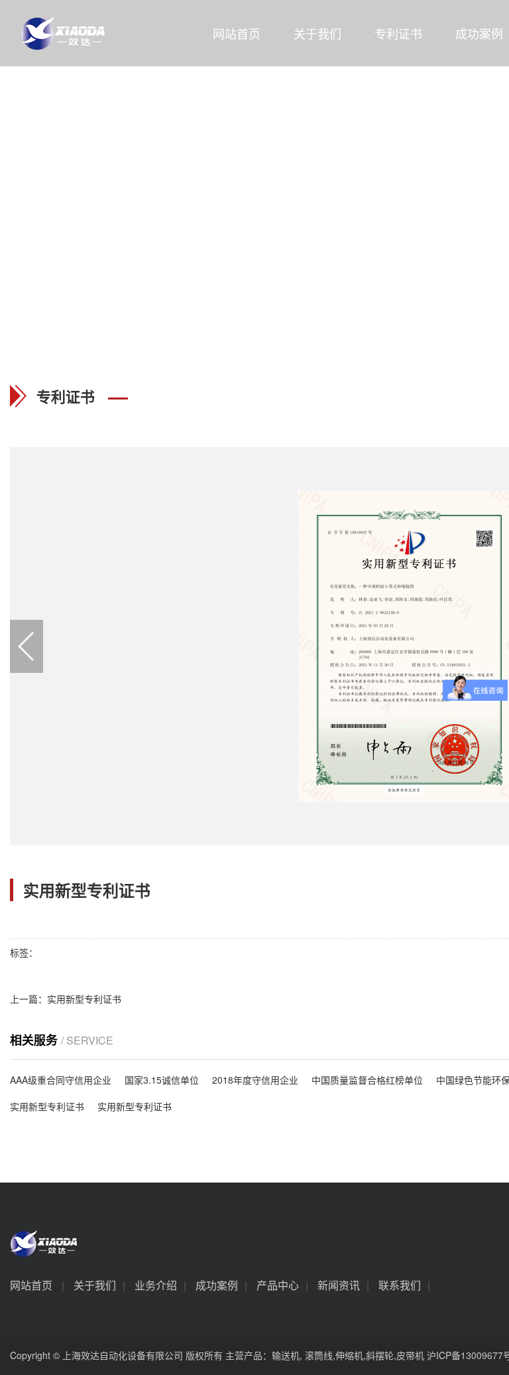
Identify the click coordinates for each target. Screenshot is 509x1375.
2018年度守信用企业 (255, 1079)
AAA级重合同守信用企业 (60, 1079)
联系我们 (399, 1285)
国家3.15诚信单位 (162, 1079)
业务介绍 (156, 1285)
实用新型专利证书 (47, 1106)
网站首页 (236, 33)
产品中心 (277, 1285)
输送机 (286, 1355)
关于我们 (317, 33)
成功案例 (217, 1285)
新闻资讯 (338, 1285)
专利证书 (398, 33)
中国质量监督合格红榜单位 (367, 1079)
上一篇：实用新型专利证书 (65, 998)
